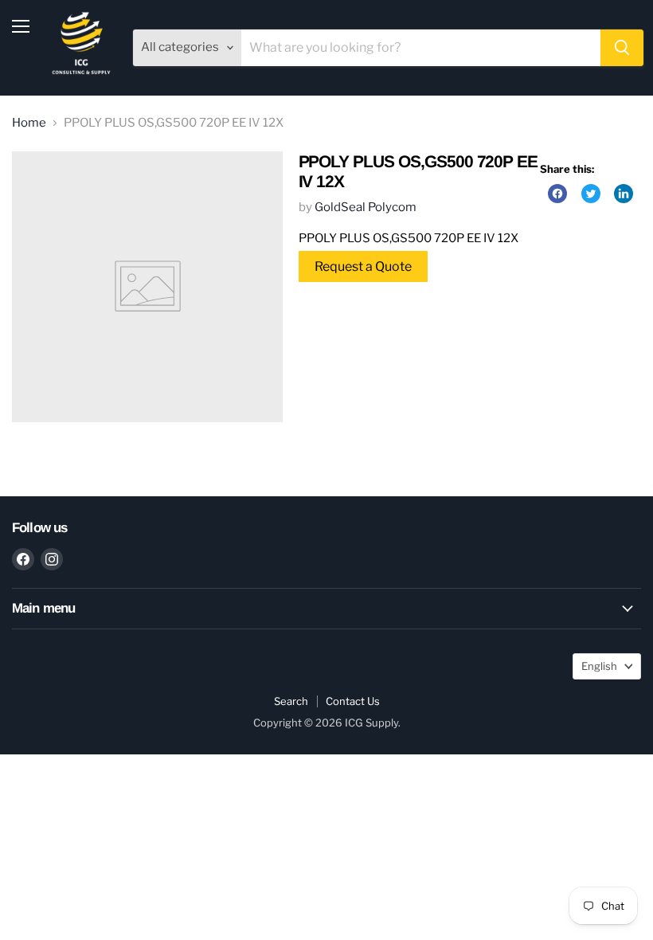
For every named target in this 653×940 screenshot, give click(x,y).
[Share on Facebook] (557, 193)
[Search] (621, 47)
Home (29, 123)
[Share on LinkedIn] (623, 193)
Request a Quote (363, 266)
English (599, 666)
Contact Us (353, 701)
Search (291, 701)
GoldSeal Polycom (365, 207)
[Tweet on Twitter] (590, 193)
